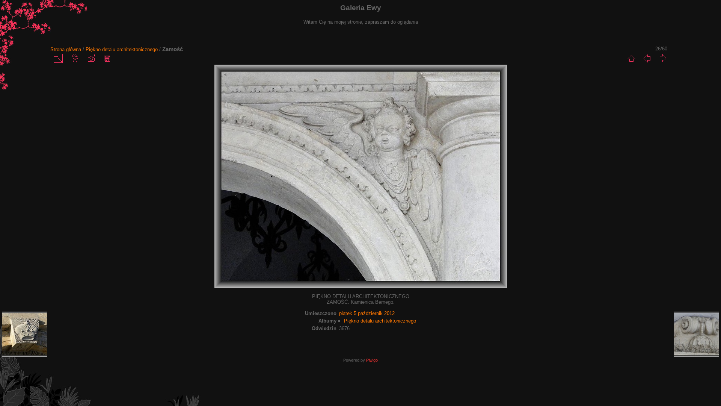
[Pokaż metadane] (91, 58)
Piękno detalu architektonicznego (122, 49)
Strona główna (65, 49)
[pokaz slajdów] (75, 58)
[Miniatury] (631, 58)
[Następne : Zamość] (663, 58)
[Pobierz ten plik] (107, 58)
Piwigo (372, 360)
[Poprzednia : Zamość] (647, 58)
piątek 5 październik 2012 (367, 313)
